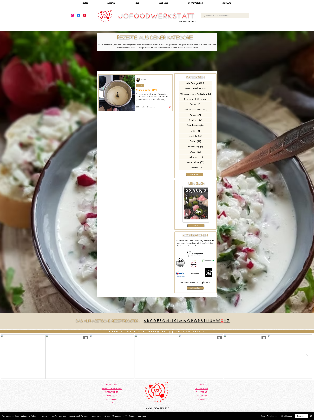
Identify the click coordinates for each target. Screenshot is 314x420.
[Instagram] (72, 15)
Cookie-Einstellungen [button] (269, 416)
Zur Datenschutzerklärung (135, 416)
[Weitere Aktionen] (170, 79)
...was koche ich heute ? (187, 21)
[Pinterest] (84, 15)
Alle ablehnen (286, 416)
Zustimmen (301, 416)
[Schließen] (311, 416)
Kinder (140, 85)
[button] (196, 203)
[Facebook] (78, 15)
